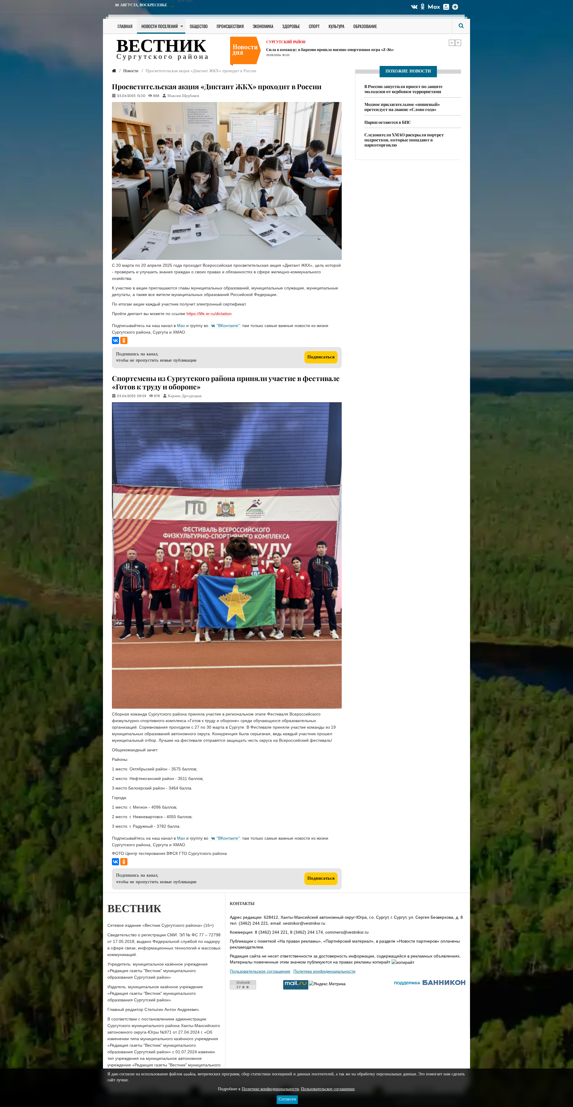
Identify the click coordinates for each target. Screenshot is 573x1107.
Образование (365, 26)
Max (434, 7)
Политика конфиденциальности (324, 971)
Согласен (287, 1099)
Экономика (263, 26)
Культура (336, 26)
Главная (125, 26)
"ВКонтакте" (228, 325)
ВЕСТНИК (161, 47)
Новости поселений (159, 26)
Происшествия (230, 26)
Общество (199, 26)
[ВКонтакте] (115, 340)
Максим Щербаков (183, 96)
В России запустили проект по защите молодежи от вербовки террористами (403, 89)
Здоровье (291, 26)
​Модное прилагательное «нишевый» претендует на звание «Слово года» (402, 106)
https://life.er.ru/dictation (209, 313)
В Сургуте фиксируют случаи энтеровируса (308, 49)
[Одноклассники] (123, 340)
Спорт (314, 26)
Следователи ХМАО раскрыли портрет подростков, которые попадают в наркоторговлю (404, 140)
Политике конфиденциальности (270, 1089)
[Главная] (114, 71)
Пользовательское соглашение (260, 971)
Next (458, 43)
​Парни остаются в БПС (387, 122)
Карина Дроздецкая (184, 396)
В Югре (273, 42)
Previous (452, 43)
